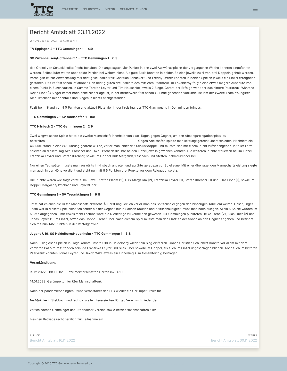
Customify (99, 363)
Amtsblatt (69, 40)
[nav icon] (256, 9)
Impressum (154, 364)
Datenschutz (174, 364)
